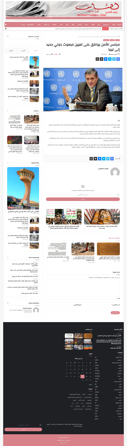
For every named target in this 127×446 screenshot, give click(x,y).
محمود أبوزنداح (88, 409)
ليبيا (98, 24)
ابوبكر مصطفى (113, 54)
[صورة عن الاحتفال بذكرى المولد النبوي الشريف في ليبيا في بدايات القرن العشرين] (108, 249)
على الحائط (118, 403)
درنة (73, 403)
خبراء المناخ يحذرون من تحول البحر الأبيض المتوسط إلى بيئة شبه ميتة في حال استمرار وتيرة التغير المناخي (75, 28)
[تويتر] (114, 59)
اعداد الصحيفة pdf (116, 362)
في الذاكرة (46, 24)
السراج (83, 394)
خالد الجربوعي (117, 389)
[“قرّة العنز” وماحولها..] (34, 83)
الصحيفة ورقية (30, 24)
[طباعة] (97, 59)
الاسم (118, 298)
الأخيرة (23, 50)
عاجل (120, 394)
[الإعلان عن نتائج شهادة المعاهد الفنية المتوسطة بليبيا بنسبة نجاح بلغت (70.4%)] (69, 341)
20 (70, 373)
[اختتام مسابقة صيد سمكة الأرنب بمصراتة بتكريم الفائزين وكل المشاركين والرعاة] (69, 347)
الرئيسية (119, 24)
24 (82, 376)
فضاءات (54, 24)
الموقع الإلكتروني (77, 304)
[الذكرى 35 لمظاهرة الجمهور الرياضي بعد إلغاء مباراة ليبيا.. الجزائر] (34, 91)
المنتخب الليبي (81, 400)
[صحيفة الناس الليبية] (63, 11)
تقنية (120, 384)
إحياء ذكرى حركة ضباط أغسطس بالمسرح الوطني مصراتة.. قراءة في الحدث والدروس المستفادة (32, 149)
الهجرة (74, 400)
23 (86, 376)
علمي (61, 24)
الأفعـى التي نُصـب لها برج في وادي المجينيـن (19, 58)
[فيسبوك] (118, 59)
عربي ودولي (106, 24)
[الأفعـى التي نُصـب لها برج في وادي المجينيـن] (34, 62)
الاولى (113, 24)
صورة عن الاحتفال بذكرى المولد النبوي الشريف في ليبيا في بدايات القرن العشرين (109, 258)
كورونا (119, 416)
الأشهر (35, 50)
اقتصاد (92, 24)
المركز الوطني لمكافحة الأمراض (75, 397)
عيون (120, 405)
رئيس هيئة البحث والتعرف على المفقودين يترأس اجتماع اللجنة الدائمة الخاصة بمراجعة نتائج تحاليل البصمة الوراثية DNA (18, 74)
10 (82, 369)
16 (86, 373)
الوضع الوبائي (88, 403)
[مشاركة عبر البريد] (101, 59)
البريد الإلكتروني (115, 304)
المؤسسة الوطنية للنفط (75, 394)
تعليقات (11, 50)
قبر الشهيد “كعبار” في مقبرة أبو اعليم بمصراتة (18, 97)
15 (90, 373)
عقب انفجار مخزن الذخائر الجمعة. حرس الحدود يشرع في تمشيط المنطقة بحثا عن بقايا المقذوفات (83, 258)
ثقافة (73, 24)
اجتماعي (79, 24)
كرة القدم (89, 406)
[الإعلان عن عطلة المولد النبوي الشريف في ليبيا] (57, 249)
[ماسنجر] (105, 59)
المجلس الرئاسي (87, 397)
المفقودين (89, 400)
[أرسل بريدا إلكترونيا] (109, 54)
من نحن (23, 24)
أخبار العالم (118, 357)
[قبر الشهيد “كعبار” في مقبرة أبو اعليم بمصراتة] (34, 99)
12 (74, 369)
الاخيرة (38, 24)
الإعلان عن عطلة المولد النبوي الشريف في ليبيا (58, 258)
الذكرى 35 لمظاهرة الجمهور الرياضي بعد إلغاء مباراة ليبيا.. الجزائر (18, 90)
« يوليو (90, 384)
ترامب (82, 403)
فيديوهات (119, 413)
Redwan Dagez (27, 308)
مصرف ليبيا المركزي (78, 409)
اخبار (107, 36)
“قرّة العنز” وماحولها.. (22, 81)
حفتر (77, 403)
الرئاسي (89, 394)
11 (78, 369)
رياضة (86, 24)
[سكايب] (110, 59)
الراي (67, 24)
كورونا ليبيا (77, 406)
